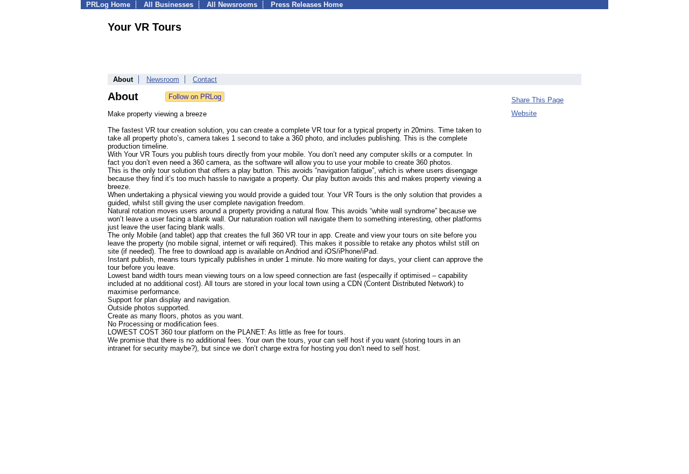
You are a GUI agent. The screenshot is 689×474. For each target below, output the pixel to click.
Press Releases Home (307, 5)
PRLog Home (108, 5)
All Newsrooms (232, 5)
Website (524, 113)
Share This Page (537, 100)
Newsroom (162, 79)
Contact (205, 79)
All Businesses (168, 5)
